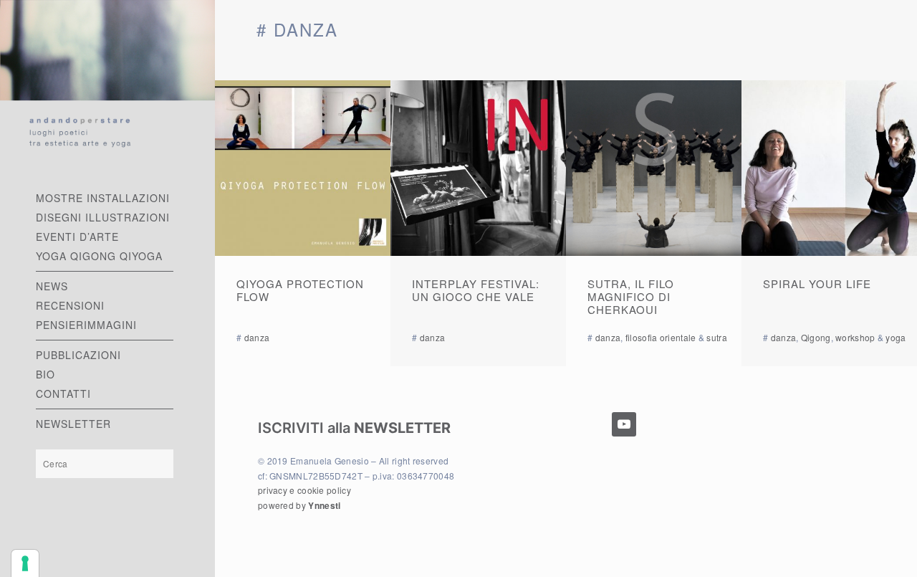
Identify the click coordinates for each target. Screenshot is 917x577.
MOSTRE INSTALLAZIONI (103, 198)
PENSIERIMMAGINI (86, 325)
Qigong (816, 337)
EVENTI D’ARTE (77, 236)
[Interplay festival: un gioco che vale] (478, 168)
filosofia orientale (660, 337)
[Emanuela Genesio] (107, 80)
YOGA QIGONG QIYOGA (99, 256)
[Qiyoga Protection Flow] (302, 168)
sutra (716, 337)
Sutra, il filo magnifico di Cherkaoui (630, 296)
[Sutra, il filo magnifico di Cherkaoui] (653, 168)
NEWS (52, 286)
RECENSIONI (70, 305)
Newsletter (73, 423)
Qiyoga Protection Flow (300, 290)
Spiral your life (817, 283)
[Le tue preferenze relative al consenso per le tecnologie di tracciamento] (25, 563)
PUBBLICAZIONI (78, 355)
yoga (895, 337)
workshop (855, 337)
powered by (299, 505)
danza (257, 337)
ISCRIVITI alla (354, 428)
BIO (45, 374)
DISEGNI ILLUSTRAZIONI (103, 217)
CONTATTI (63, 393)
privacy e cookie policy (304, 490)
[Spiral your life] (829, 168)
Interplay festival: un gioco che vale (475, 290)
